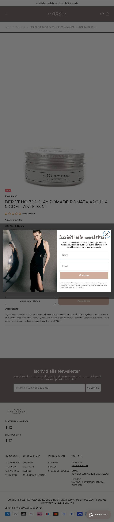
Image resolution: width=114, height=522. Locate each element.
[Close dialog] (106, 234)
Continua (84, 275)
